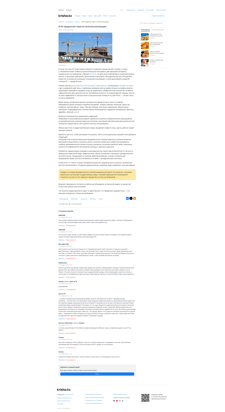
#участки (84, 191)
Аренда (84, 8)
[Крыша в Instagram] (120, 401)
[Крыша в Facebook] (114, 401)
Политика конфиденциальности (94, 403)
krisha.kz (93, 66)
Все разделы (69, 14)
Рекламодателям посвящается (93, 394)
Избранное (140, 2)
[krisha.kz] (63, 389)
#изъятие (74, 191)
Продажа (77, 8)
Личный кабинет (161, 2)
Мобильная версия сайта (120, 394)
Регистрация (150, 2)
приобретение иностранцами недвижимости (90, 78)
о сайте (67, 394)
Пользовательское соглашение (93, 400)
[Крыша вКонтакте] (122, 401)
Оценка (90, 8)
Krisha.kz (61, 14)
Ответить (62, 218)
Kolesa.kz (61, 2)
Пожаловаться (71, 218)
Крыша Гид (112, 8)
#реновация (64, 191)
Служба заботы (130, 2)
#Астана (93, 191)
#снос (101, 191)
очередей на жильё (125, 78)
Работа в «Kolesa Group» (63, 401)
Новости (105, 8)
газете (71, 394)
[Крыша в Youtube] (117, 401)
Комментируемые (158, 22)
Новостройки (98, 8)
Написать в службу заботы (64, 398)
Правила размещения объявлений (94, 397)
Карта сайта (60, 404)
